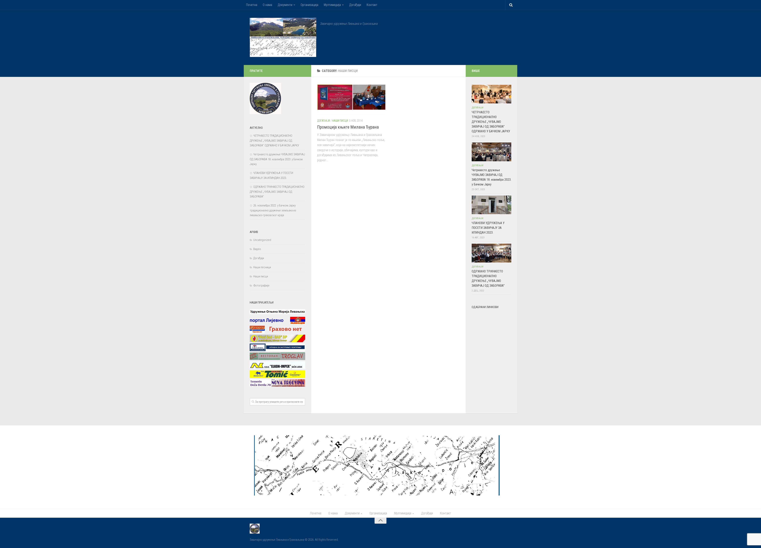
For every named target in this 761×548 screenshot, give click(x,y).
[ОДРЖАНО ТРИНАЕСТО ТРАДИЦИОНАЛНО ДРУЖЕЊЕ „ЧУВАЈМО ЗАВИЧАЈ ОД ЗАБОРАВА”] (491, 253)
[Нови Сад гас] (277, 341)
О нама (267, 5)
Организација (309, 5)
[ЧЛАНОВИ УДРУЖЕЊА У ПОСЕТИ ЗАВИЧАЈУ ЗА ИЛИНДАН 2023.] (491, 205)
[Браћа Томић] (277, 377)
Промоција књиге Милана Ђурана (348, 127)
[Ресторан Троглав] (277, 359)
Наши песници (262, 267)
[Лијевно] (277, 323)
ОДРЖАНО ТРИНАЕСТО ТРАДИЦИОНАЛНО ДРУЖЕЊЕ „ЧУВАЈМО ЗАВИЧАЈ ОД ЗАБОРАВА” (277, 191)
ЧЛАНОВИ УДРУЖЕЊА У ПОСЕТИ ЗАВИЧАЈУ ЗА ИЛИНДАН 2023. (488, 227)
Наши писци (340, 120)
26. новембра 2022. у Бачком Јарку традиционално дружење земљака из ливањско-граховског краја (273, 210)
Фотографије (261, 285)
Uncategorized (262, 240)
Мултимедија (332, 5)
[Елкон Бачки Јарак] (277, 368)
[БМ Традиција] (277, 350)
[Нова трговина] (277, 386)
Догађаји (355, 5)
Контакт (372, 5)
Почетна (251, 5)
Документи (285, 5)
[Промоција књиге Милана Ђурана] (351, 99)
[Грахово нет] (277, 332)
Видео (257, 249)
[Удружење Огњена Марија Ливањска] (277, 314)
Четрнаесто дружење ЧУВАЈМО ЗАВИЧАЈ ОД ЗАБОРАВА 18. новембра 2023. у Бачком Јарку (277, 159)
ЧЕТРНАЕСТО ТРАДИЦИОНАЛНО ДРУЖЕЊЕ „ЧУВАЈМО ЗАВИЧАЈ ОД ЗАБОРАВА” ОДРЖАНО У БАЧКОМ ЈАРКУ (274, 140)
